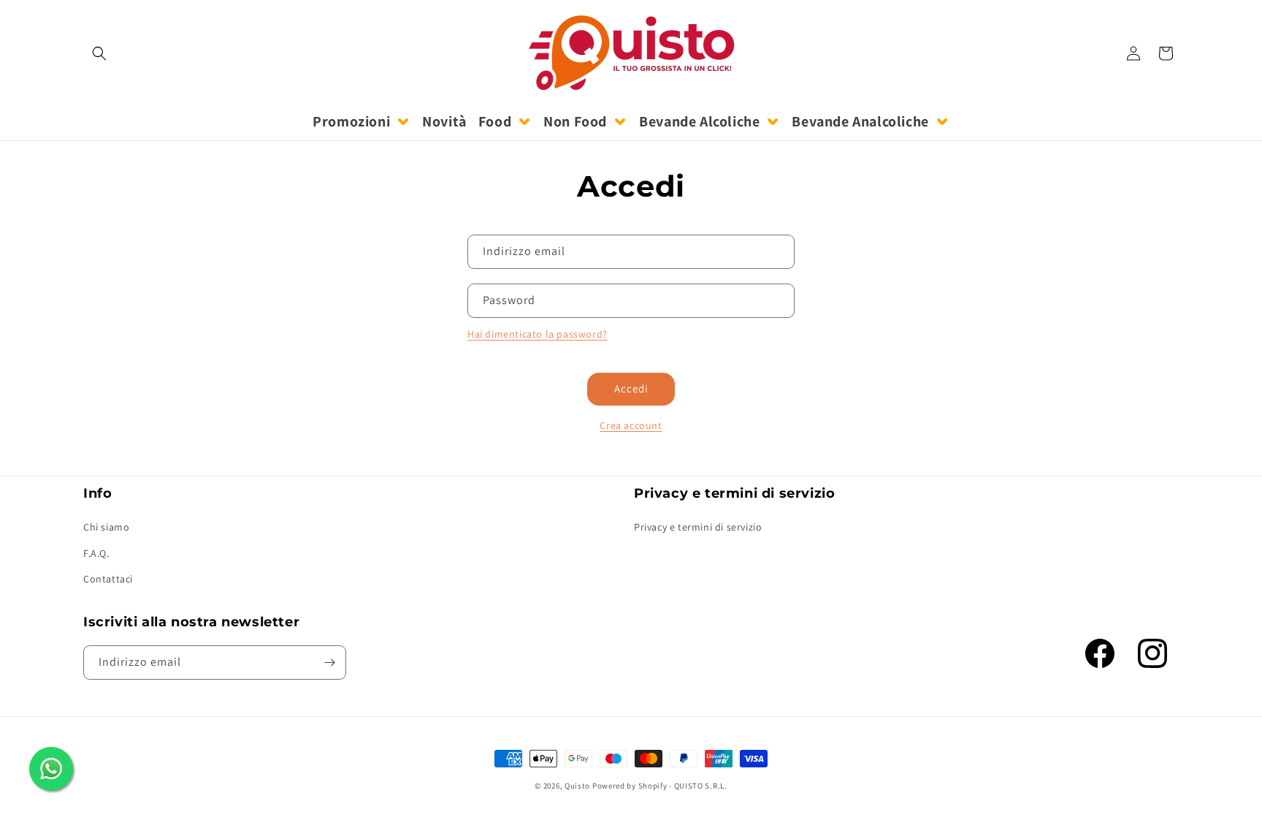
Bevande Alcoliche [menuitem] (699, 121)
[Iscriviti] (329, 662)
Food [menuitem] (494, 121)
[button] (99, 53)
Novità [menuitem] (444, 121)
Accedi (631, 388)
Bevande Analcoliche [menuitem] (860, 121)
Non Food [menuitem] (575, 121)
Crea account (631, 425)
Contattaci (108, 578)
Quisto (577, 786)
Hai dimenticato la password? (537, 334)
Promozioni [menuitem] (351, 121)
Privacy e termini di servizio (698, 527)
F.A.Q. (96, 552)
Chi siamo (106, 527)
